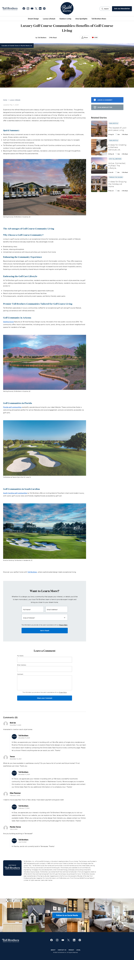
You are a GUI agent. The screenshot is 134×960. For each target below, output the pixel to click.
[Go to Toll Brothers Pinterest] (44, 8)
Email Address (21, 665)
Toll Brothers (32, 572)
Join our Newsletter (122, 9)
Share (86, 37)
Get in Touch (44, 630)
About (53, 950)
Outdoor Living (65, 19)
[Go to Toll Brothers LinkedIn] (40, 8)
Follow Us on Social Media (67, 915)
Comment (20, 674)
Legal (78, 950)
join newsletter (104, 107)
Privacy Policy (63, 625)
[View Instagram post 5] (106, 915)
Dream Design (33, 19)
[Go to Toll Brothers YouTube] (32, 8)
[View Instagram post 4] (83, 915)
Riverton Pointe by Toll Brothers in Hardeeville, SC (17, 560)
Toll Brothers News (98, 19)
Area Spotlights (81, 19)
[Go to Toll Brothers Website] (10, 8)
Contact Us (62, 950)
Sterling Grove (8, 322)
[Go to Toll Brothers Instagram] (28, 8)
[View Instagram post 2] (39, 915)
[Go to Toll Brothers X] (36, 8)
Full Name (20, 655)
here (73, 745)
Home (5, 100)
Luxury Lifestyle (49, 19)
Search (106, 9)
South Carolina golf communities (15, 493)
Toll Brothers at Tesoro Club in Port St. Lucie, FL (17, 477)
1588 (95, 37)
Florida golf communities (12, 407)
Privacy (71, 950)
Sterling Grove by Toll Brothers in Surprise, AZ (16, 217)
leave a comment (104, 100)
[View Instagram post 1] (17, 915)
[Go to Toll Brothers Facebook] (24, 8)
